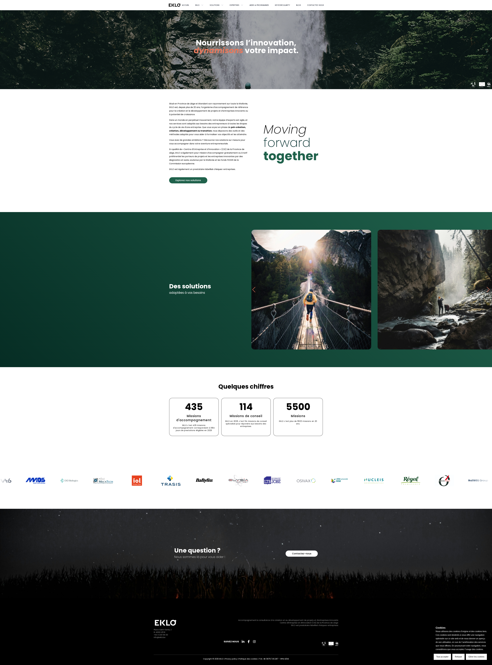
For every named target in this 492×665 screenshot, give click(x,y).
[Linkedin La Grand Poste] (243, 641)
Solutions (214, 5)
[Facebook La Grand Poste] (248, 641)
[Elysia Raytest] (48, 480)
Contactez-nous (315, 5)
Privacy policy (231, 659)
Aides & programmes (259, 5)
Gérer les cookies (476, 657)
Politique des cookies (248, 659)
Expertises (234, 5)
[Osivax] (116, 480)
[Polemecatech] (457, 481)
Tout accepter (442, 657)
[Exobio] (424, 480)
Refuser (458, 657)
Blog (298, 5)
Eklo (197, 5)
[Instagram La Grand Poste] (254, 641)
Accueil (185, 5)
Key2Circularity (282, 5)
